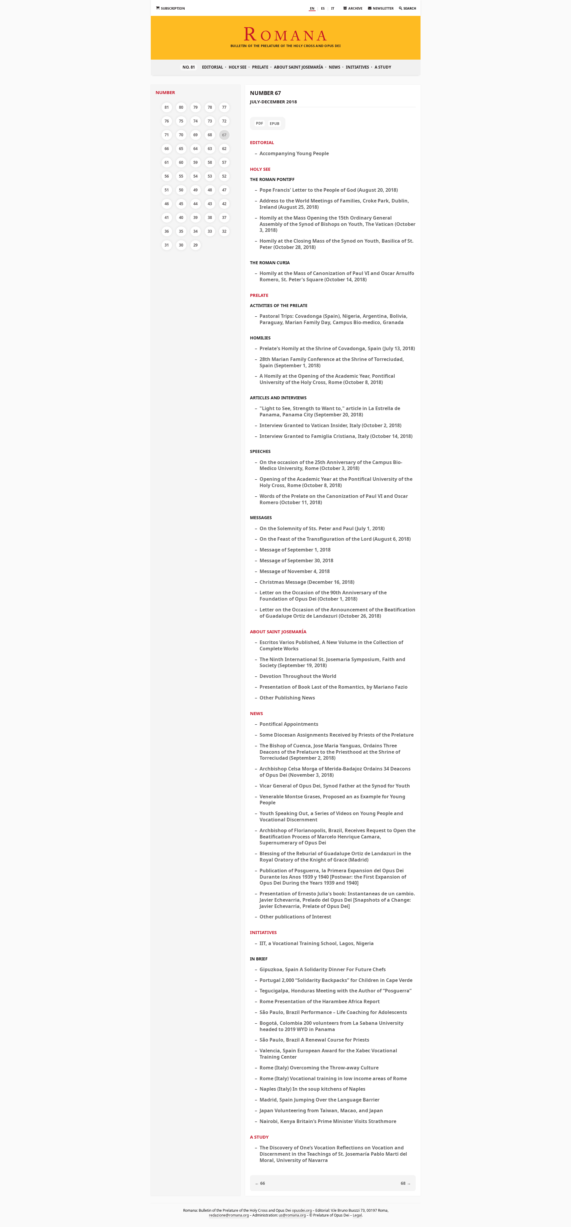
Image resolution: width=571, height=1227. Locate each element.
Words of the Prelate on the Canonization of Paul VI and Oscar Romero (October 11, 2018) (334, 499)
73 (210, 121)
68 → (406, 1183)
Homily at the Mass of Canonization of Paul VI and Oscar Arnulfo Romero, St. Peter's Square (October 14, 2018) (337, 276)
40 (181, 217)
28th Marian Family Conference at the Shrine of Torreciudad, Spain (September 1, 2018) (332, 362)
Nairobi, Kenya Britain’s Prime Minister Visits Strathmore (328, 1121)
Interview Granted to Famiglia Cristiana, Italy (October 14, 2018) (336, 436)
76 (167, 121)
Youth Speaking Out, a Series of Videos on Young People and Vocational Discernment (331, 816)
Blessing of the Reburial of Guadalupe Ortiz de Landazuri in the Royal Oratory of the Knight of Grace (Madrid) (335, 856)
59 (195, 162)
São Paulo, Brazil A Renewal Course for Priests (314, 1039)
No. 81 (189, 67)
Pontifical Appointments (289, 724)
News (334, 67)
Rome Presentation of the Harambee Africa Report (320, 1001)
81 (167, 107)
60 (181, 162)
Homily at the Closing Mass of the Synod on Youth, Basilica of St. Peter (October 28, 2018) (337, 244)
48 (210, 190)
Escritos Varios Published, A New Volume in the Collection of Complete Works (331, 645)
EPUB (274, 123)
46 (167, 203)
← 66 (260, 1183)
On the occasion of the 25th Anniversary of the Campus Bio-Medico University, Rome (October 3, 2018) (331, 465)
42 (224, 203)
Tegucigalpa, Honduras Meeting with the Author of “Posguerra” (336, 990)
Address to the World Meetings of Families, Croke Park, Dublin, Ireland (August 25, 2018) (334, 203)
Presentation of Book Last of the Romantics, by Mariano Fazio (334, 687)
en (312, 8)
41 (167, 217)
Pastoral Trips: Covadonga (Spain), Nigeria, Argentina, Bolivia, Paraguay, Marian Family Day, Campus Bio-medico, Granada (334, 319)
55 (181, 176)
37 (224, 217)
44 (195, 203)
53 (210, 176)
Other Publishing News (287, 697)
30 (181, 245)
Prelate (260, 67)
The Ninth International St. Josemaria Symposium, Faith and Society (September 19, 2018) (332, 662)
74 (195, 121)
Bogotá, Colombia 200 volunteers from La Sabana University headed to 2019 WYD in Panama (331, 1026)
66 (167, 148)
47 (224, 190)
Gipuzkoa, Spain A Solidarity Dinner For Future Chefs (323, 969)
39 (195, 217)
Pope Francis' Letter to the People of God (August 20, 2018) (329, 190)
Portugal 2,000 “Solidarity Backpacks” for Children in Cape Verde (336, 980)
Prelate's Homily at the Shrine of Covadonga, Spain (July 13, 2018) (337, 348)
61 (167, 162)
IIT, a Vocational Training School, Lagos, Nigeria (317, 943)
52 (224, 176)
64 (195, 148)
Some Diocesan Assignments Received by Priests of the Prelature (337, 735)
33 (210, 231)
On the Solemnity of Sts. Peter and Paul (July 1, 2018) (322, 528)
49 (195, 190)
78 (210, 107)
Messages (261, 517)
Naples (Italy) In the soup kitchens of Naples (312, 1089)
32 (224, 231)
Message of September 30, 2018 (296, 560)
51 (167, 190)
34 (195, 231)
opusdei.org (301, 1210)
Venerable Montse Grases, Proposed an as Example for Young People (332, 799)
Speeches (260, 451)
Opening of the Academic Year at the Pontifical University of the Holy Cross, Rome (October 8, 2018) (336, 482)
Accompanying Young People (294, 153)
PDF (259, 123)
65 (181, 148)
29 (195, 245)
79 (195, 107)
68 (210, 134)
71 (167, 134)
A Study (383, 67)
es (323, 8)
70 (181, 134)
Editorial (212, 67)
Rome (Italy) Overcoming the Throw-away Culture (319, 1067)
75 (181, 121)
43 (210, 203)
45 (181, 203)
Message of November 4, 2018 (295, 571)
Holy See (237, 67)
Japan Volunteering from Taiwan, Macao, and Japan (321, 1110)
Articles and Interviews (278, 398)
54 (195, 176)
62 (224, 148)
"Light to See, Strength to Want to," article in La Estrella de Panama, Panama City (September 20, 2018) (330, 411)
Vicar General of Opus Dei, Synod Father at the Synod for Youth (335, 785)
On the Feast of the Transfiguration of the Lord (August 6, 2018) (335, 539)
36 (167, 231)
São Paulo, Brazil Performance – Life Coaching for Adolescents (333, 1012)
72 (224, 121)
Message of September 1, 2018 (295, 549)
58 (210, 162)
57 (224, 162)
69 (195, 134)
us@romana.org (291, 1215)
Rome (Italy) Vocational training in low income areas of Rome (333, 1078)
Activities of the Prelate (279, 305)
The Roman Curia (270, 262)
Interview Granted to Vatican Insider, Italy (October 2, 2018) (330, 425)
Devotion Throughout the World (298, 676)
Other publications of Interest (295, 916)
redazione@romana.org (228, 1215)
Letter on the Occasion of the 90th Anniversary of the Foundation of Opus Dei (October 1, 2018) (323, 595)
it (332, 8)
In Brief (259, 959)
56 (167, 176)
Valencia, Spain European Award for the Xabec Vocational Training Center (328, 1053)
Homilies (260, 338)
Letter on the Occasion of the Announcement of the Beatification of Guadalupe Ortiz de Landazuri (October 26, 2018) (337, 612)
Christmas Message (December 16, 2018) (307, 582)
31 (167, 245)
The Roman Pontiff (272, 179)
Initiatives (357, 67)
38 (210, 217)
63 (210, 148)
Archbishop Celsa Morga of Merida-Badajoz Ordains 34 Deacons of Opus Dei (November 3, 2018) (335, 771)
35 (181, 231)
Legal (356, 1215)
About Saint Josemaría (298, 67)
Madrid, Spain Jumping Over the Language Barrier (319, 1099)
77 (224, 107)
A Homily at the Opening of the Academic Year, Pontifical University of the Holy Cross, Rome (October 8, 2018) (327, 379)
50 (181, 190)
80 (181, 107)
